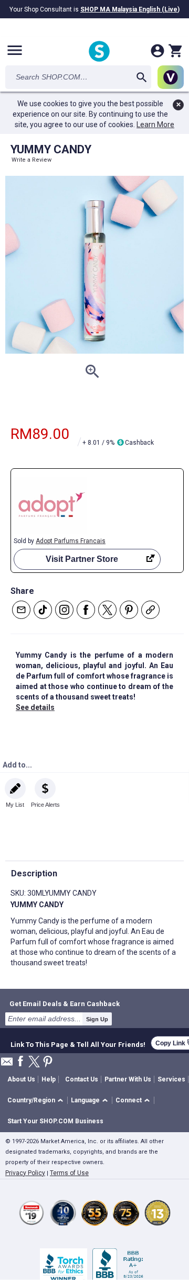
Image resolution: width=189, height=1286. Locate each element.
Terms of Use (69, 1173)
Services (171, 1079)
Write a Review (31, 159)
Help (48, 1079)
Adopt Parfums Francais (71, 541)
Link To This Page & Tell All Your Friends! (77, 1043)
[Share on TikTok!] (43, 610)
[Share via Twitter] (107, 610)
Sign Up (97, 1019)
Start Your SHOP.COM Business (55, 1121)
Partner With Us (127, 1079)
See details (35, 707)
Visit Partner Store (82, 559)
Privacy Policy (25, 1173)
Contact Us (81, 1079)
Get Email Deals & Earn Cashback (64, 1003)
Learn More (155, 124)
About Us (21, 1079)
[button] (37, 1100)
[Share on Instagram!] (64, 610)
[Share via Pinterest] (129, 610)
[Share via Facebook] (86, 610)
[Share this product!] (150, 610)
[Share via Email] (21, 610)
